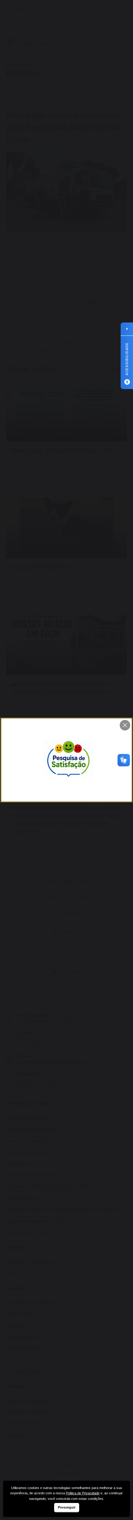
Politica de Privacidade (83, 1493)
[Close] (125, 725)
